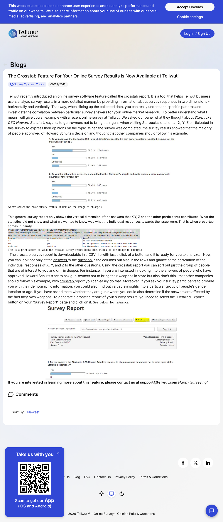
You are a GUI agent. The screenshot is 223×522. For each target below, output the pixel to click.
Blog (77, 477)
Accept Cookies (190, 7)
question (85, 260)
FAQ (87, 477)
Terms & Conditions (153, 477)
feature (101, 96)
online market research (140, 112)
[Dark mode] (122, 494)
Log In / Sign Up (197, 33)
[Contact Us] (212, 511)
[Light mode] (101, 494)
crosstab (67, 281)
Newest (33, 412)
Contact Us (102, 477)
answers (60, 260)
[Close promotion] (58, 453)
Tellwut (14, 96)
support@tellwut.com (158, 382)
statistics (15, 221)
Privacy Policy (125, 477)
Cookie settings (190, 17)
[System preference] (111, 494)
